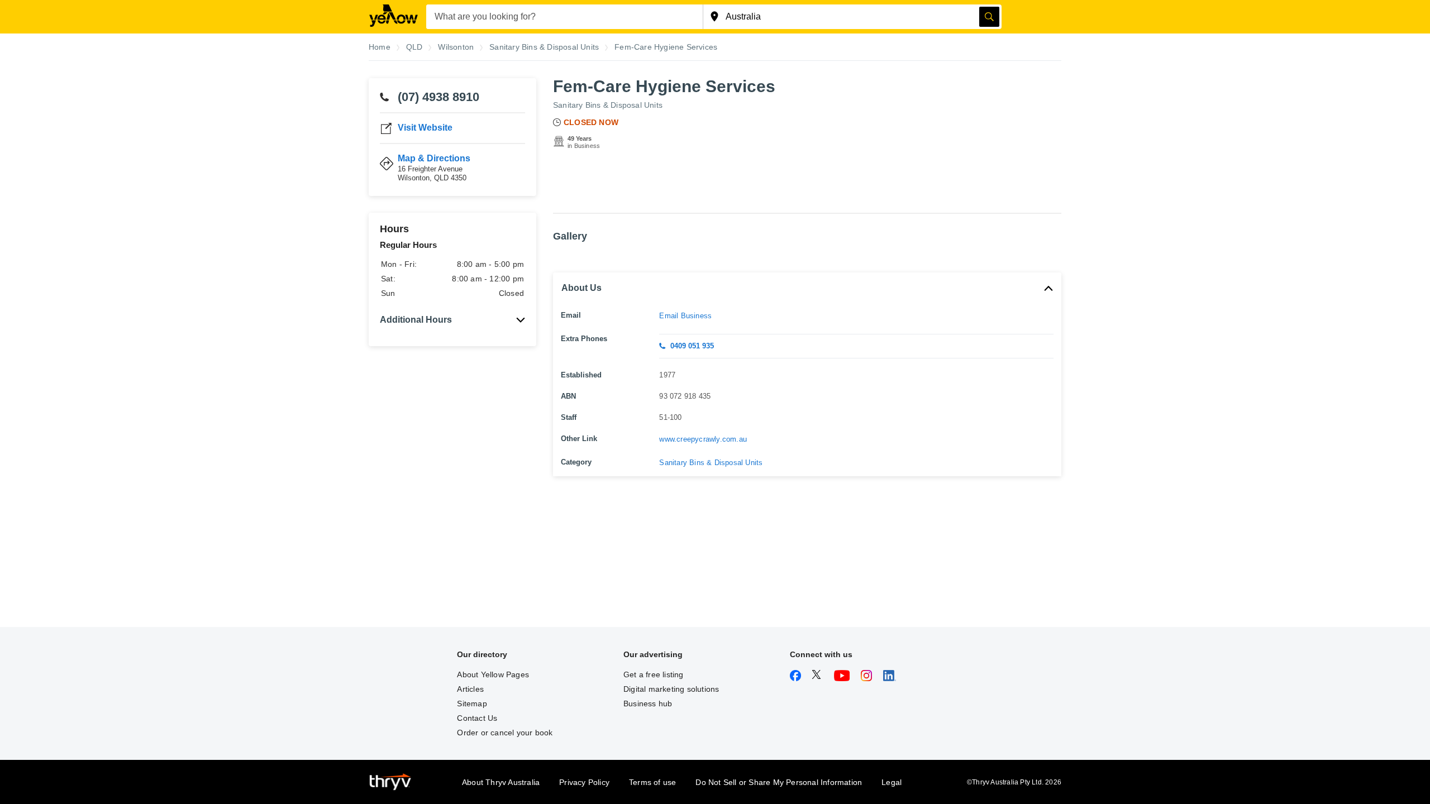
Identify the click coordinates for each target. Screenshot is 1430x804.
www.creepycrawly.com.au (703, 439)
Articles (470, 689)
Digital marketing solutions (671, 689)
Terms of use (652, 782)
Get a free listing (653, 674)
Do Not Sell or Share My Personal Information (778, 782)
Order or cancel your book (504, 732)
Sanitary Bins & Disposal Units (607, 104)
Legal (891, 782)
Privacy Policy (584, 782)
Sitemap (472, 703)
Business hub (647, 703)
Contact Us (477, 718)
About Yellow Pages (493, 674)
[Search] (989, 17)
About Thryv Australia (501, 782)
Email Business (685, 316)
